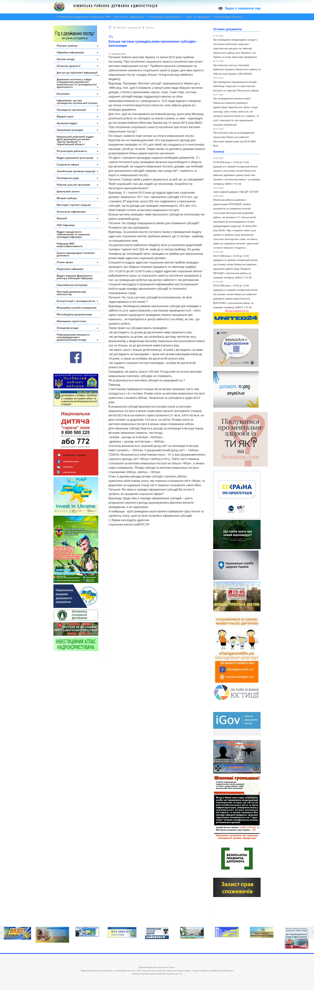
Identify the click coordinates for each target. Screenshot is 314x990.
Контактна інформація (129, 17)
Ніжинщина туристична (71, 321)
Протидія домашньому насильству (71, 293)
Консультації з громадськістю (76, 301)
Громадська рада (68, 178)
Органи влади (66, 59)
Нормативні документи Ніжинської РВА (84, 17)
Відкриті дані (65, 116)
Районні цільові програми (73, 184)
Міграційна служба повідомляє (77, 307)
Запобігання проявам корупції (76, 171)
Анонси (218, 151)
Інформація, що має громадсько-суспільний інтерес (77, 101)
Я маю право (65, 262)
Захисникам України (228, 17)
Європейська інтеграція (72, 285)
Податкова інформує (70, 269)
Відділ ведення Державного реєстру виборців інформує (75, 277)
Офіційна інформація (70, 52)
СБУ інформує (66, 225)
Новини (149, 27)
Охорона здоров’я (68, 66)
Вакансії (62, 218)
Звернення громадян (70, 130)
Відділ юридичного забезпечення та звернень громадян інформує (73, 234)
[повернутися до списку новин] (110, 37)
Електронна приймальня (165, 17)
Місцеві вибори (67, 198)
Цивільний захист (68, 191)
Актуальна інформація (71, 211)
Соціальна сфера (68, 164)
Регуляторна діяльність (72, 151)
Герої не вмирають (198, 17)
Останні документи (227, 29)
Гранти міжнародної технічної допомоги (75, 254)
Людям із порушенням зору (242, 8)
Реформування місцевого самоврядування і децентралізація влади (73, 337)
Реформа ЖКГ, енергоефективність (70, 245)
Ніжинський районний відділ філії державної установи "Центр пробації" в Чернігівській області (75, 140)
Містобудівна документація (74, 314)
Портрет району (67, 45)
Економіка (63, 93)
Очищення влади (67, 328)
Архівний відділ (67, 123)
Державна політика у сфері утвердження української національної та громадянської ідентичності (77, 83)
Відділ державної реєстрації (75, 157)
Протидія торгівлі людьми (74, 205)
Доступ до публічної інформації (77, 72)
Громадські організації (71, 109)
